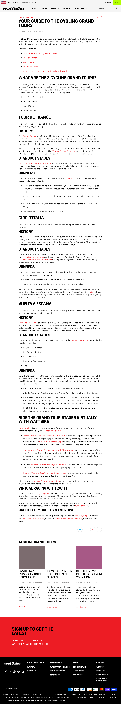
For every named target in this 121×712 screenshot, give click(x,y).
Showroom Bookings (28, 2)
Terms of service (79, 667)
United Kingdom (102, 675)
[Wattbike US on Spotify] (14, 671)
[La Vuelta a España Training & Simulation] (32, 557)
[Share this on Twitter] (80, 529)
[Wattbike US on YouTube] (23, 671)
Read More (23, 606)
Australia (100, 667)
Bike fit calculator (57, 671)
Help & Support (13, 2)
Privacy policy (78, 671)
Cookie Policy (78, 675)
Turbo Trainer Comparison (60, 667)
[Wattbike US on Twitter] (18, 671)
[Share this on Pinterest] (92, 529)
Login (109, 2)
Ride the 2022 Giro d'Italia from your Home (89, 574)
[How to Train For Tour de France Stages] (60, 557)
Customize (59, 372)
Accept (95, 372)
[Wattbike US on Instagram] (10, 671)
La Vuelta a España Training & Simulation (31, 574)
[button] (36, 8)
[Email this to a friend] (99, 529)
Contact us (31, 671)
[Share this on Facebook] (86, 529)
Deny (26, 372)
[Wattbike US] (13, 9)
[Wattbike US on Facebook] (6, 671)
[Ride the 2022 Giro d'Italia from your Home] (89, 557)
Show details (101, 365)
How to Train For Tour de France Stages (59, 574)
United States (101, 671)
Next (99, 17)
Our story (31, 667)
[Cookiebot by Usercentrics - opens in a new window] (101, 338)
